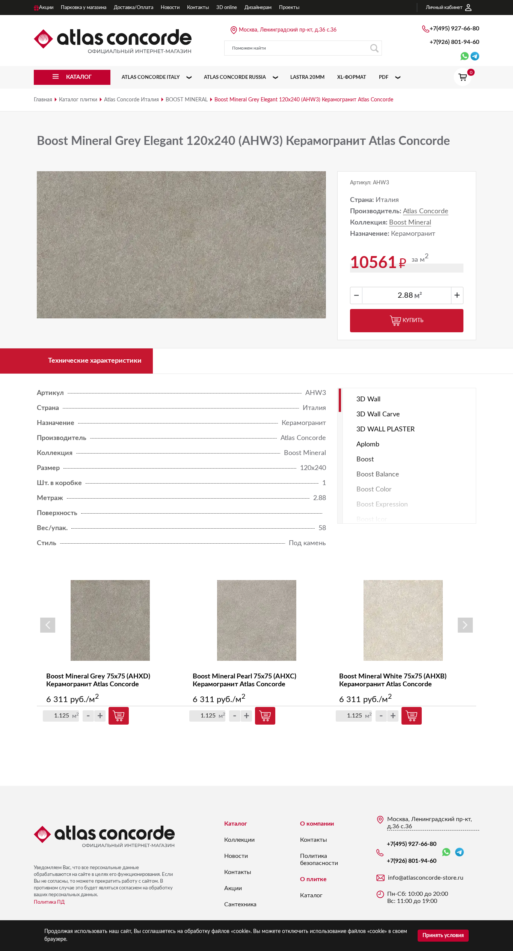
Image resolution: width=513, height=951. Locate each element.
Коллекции (239, 840)
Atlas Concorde (425, 211)
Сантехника (240, 904)
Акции (233, 888)
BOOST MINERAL (187, 99)
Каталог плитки (78, 99)
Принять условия (443, 935)
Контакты (237, 872)
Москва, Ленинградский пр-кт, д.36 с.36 (287, 30)
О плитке (313, 879)
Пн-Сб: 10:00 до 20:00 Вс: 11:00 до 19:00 (417, 897)
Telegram (459, 852)
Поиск (374, 48)
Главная (43, 99)
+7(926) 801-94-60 (454, 42)
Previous (47, 625)
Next (465, 625)
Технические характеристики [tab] (95, 360)
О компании (317, 824)
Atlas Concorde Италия (131, 99)
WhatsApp (447, 852)
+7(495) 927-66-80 (454, 29)
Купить (413, 320)
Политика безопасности (319, 859)
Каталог (235, 824)
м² (418, 296)
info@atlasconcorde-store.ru (425, 878)
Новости (236, 856)
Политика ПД (49, 902)
